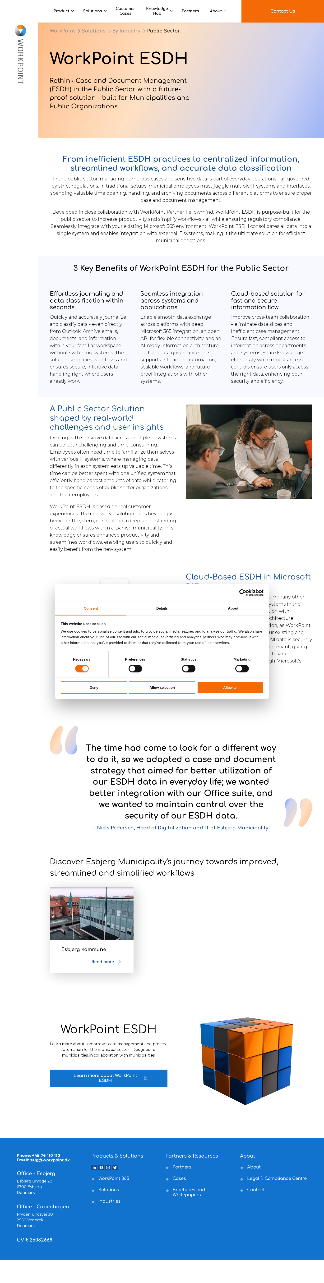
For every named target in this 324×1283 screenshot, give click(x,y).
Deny (94, 687)
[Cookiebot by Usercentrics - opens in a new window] (243, 592)
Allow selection (162, 687)
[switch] (135, 668)
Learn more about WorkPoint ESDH (105, 1078)
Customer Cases (125, 11)
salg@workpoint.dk (50, 1160)
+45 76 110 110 (46, 1155)
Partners (190, 11)
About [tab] (233, 608)
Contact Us (282, 11)
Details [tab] (162, 608)
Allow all (230, 687)
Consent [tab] (91, 608)
